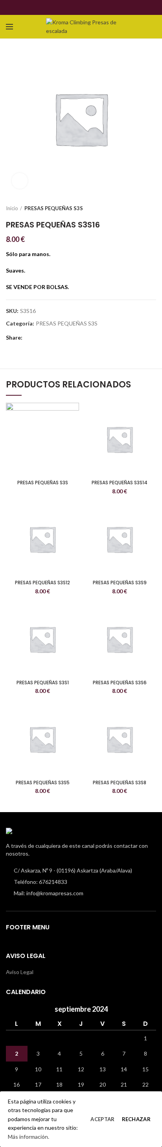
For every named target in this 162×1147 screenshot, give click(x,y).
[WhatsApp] (85, 7)
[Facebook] (67, 7)
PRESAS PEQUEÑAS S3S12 (42, 583)
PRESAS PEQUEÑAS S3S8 (119, 783)
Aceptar (102, 1119)
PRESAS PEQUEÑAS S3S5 (43, 783)
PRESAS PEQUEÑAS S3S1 (43, 683)
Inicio (12, 208)
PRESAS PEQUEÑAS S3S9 (120, 583)
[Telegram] (94, 7)
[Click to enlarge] (20, 181)
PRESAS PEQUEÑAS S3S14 (119, 483)
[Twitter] (76, 7)
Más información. (28, 1136)
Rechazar (136, 1119)
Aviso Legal (19, 972)
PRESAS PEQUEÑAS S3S (53, 208)
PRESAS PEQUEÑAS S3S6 (120, 683)
